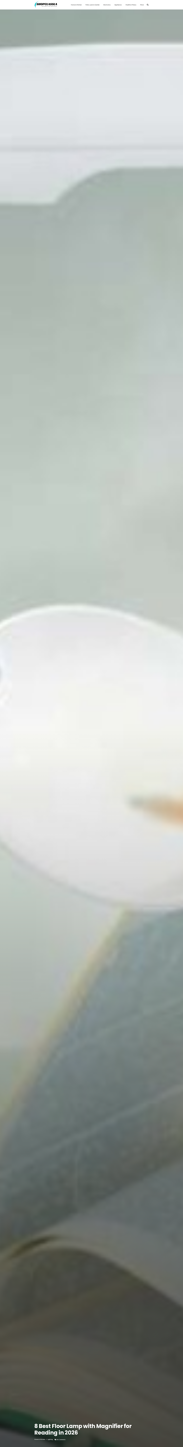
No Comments (61, 1439)
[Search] (148, 5)
